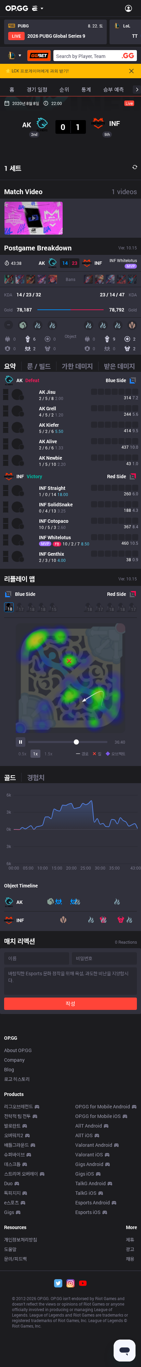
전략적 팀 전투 (17, 1116)
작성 (70, 1003)
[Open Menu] (128, 8)
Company (14, 1060)
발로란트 (12, 1125)
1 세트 (12, 168)
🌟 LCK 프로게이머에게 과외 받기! (36, 71)
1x (35, 753)
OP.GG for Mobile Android (102, 1106)
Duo (8, 1183)
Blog (9, 1069)
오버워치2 (13, 1135)
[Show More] (38, 8)
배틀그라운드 (16, 1145)
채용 (130, 1259)
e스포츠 (11, 1202)
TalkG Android (90, 1183)
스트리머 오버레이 (21, 1173)
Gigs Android (89, 1164)
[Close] (131, 71)
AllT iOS (84, 1135)
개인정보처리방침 (20, 1239)
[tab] (12, 366)
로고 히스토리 (17, 1079)
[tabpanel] (70, 470)
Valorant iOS (89, 1154)
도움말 (10, 1249)
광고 (130, 1249)
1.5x (48, 753)
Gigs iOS (84, 1173)
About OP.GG (18, 1050)
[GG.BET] (39, 55)
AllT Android (88, 1125)
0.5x (22, 753)
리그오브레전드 (18, 1106)
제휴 (130, 1239)
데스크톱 (12, 1164)
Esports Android (92, 1202)
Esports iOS (88, 1212)
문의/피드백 (15, 1259)
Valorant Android (93, 1145)
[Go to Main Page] (16, 8)
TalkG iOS (86, 1193)
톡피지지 (12, 1193)
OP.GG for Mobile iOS (98, 1116)
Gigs (9, 1212)
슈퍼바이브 (14, 1154)
